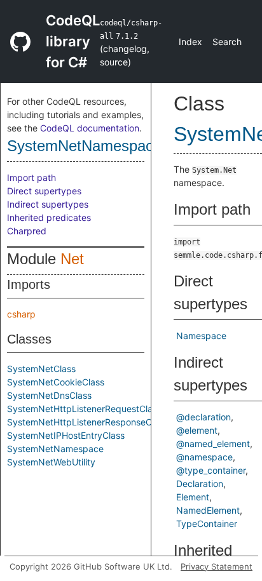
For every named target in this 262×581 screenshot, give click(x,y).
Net (72, 258)
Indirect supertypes (47, 204)
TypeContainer (206, 523)
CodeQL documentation (89, 128)
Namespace (201, 335)
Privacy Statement (216, 566)
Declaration (199, 483)
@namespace (204, 456)
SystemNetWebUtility (51, 462)
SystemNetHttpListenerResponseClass (87, 422)
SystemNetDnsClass (49, 395)
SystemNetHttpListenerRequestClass (84, 408)
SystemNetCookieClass (55, 382)
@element (196, 430)
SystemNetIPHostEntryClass (66, 435)
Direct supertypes (44, 190)
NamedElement (208, 510)
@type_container (210, 470)
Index (190, 41)
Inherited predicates (49, 217)
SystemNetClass (41, 368)
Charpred (26, 230)
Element (192, 496)
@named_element (213, 443)
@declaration (203, 416)
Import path (31, 177)
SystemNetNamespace (84, 145)
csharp (21, 314)
